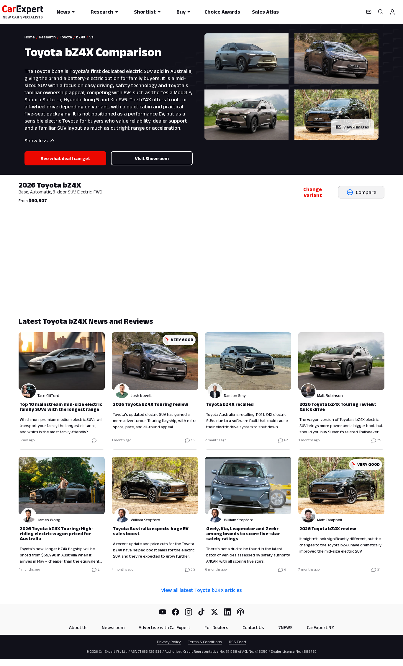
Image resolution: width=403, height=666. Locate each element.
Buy (181, 12)
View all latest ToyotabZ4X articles (201, 590)
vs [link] (91, 37)
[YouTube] (162, 611)
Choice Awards (222, 12)
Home (29, 37)
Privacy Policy (169, 641)
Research (102, 12)
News (63, 12)
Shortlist (145, 12)
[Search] (380, 12)
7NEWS (285, 627)
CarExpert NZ (320, 627)
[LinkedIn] (227, 611)
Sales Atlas (265, 12)
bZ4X (80, 37)
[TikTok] (201, 611)
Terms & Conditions (205, 641)
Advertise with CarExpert (164, 627)
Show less (36, 141)
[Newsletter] (369, 12)
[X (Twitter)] (214, 611)
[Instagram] (188, 611)
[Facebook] (175, 611)
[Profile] (392, 12)
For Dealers (216, 627)
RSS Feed (237, 641)
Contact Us (253, 627)
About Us (78, 627)
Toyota (66, 37)
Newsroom (113, 627)
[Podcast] (240, 611)
